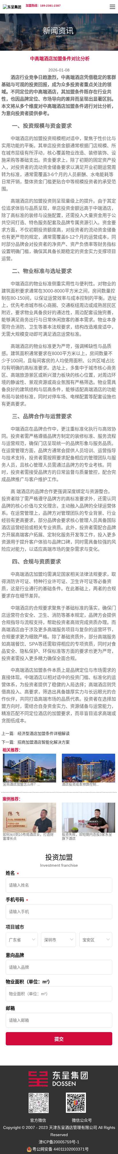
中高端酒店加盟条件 (63, 106)
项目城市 (15, 927)
